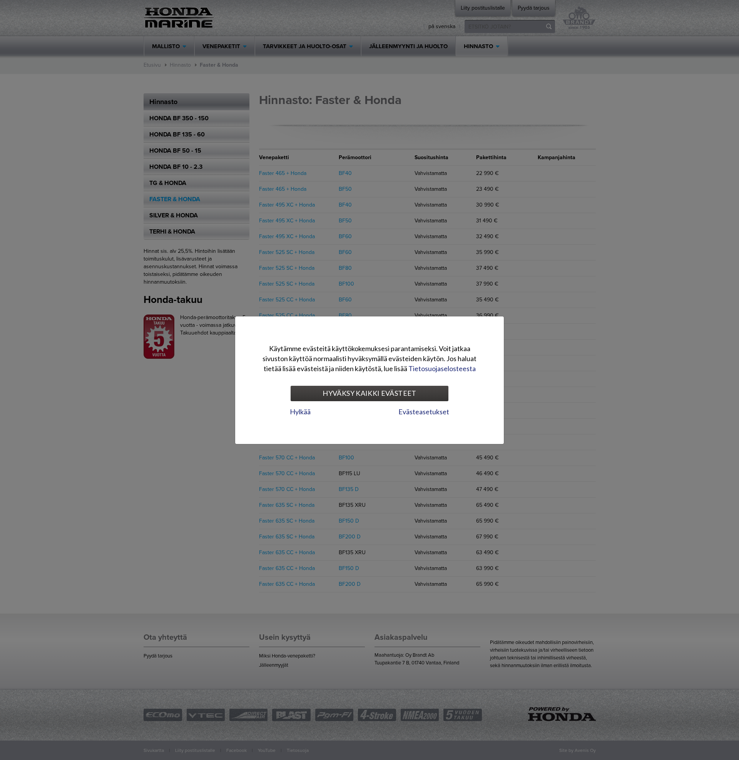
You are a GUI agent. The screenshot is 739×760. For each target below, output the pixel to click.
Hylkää (300, 411)
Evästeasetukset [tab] (423, 411)
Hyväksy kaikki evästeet (369, 393)
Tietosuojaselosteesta (442, 368)
